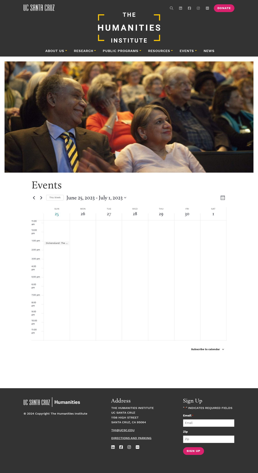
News (209, 51)
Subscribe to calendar (205, 349)
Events (187, 51)
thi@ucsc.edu (122, 430)
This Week (55, 197)
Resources (159, 51)
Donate (224, 8)
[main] (129, 282)
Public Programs (120, 51)
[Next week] (41, 197)
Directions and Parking (131, 438)
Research (83, 51)
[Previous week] (34, 197)
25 (57, 213)
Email (188, 416)
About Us (54, 51)
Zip (185, 432)
